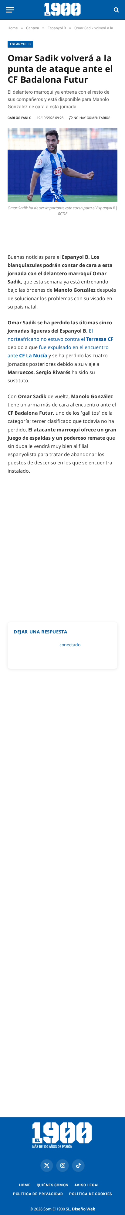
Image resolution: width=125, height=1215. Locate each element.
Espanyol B (20, 44)
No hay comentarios (92, 118)
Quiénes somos (52, 1185)
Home (24, 1185)
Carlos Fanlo (20, 118)
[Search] (116, 10)
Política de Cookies (90, 1194)
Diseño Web (83, 1209)
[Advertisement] (62, 545)
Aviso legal (87, 1185)
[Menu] (10, 10)
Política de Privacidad (38, 1194)
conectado (69, 644)
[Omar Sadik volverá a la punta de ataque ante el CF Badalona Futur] (62, 165)
